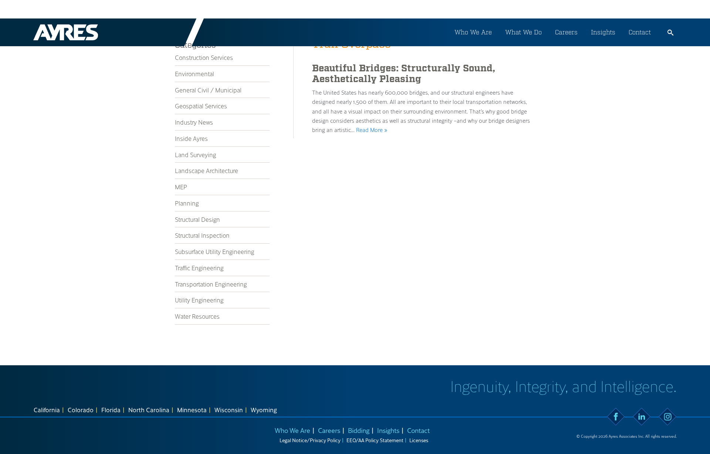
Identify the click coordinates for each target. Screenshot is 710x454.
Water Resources (197, 316)
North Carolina (148, 410)
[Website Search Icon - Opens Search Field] (670, 32)
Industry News (194, 122)
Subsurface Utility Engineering (214, 251)
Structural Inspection (202, 235)
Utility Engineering (199, 300)
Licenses (418, 440)
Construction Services (204, 57)
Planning (187, 203)
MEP (181, 187)
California (47, 410)
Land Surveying (195, 154)
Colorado (81, 410)
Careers (566, 32)
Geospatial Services (201, 106)
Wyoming (264, 410)
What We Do (523, 32)
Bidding (358, 430)
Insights (603, 32)
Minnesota (192, 410)
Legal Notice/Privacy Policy (310, 440)
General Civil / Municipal (208, 90)
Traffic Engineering (199, 268)
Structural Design (197, 219)
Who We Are (473, 32)
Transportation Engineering (211, 284)
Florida (111, 410)
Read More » (371, 129)
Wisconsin (228, 410)
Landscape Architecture (206, 170)
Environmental (194, 74)
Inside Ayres (191, 138)
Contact (640, 32)
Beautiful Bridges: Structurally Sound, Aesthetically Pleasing (403, 73)
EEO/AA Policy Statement (374, 440)
